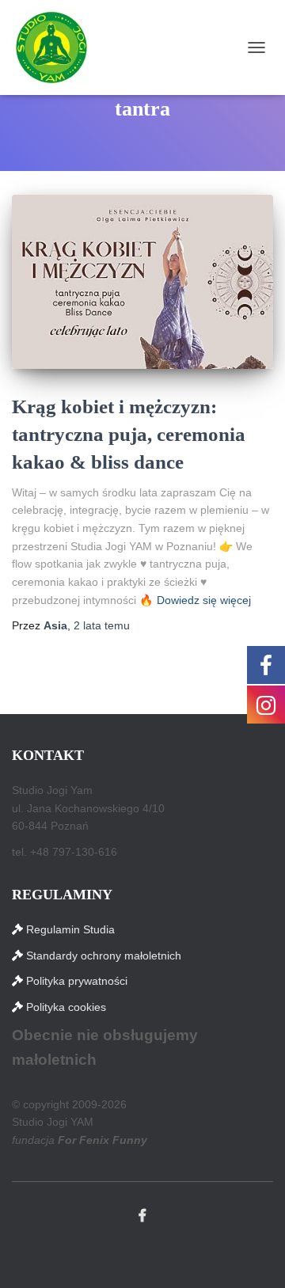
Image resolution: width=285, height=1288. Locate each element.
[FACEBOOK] (142, 1216)
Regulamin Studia (70, 929)
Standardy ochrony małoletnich (103, 955)
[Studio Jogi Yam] (57, 47)
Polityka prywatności (76, 981)
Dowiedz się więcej (204, 600)
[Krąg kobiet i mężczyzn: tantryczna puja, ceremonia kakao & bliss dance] (142, 281)
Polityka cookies (66, 1007)
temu (102, 625)
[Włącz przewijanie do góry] (254, 1256)
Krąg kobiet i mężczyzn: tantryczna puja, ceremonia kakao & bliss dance (128, 434)
